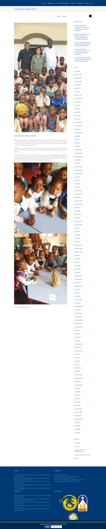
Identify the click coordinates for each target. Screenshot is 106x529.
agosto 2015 (78, 289)
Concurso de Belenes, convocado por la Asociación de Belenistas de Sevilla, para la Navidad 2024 (83, 59)
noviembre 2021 (78, 153)
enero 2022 (77, 146)
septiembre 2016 (78, 252)
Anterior (58, 16)
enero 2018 (77, 218)
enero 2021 (77, 163)
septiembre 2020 (78, 173)
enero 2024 (77, 91)
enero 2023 (77, 119)
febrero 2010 (78, 402)
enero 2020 (77, 187)
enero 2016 (77, 272)
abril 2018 (77, 207)
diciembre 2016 (78, 245)
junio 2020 (77, 180)
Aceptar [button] (47, 526)
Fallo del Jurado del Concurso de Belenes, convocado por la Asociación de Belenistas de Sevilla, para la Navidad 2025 (31, 479)
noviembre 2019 (78, 194)
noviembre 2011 (78, 344)
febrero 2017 (78, 238)
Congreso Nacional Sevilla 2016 (82, 455)
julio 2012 (77, 330)
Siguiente (64, 16)
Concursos (77, 446)
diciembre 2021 (78, 149)
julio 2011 (77, 354)
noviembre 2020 (78, 170)
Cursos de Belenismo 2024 (60, 475)
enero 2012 (77, 340)
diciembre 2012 (78, 320)
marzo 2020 (77, 184)
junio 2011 (77, 357)
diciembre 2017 (78, 221)
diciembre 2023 (78, 95)
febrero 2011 (78, 368)
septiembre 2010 (78, 385)
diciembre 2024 (78, 81)
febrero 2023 (78, 115)
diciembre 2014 (78, 299)
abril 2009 (77, 426)
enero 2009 (77, 432)
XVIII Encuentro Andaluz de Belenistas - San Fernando (66, 476)
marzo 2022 (77, 143)
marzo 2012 (77, 334)
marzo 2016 (77, 265)
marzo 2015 (77, 296)
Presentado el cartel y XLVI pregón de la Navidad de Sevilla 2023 (69, 480)
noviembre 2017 (78, 224)
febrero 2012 (78, 337)
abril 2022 (77, 139)
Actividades (23, 307)
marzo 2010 (77, 398)
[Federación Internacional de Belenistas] (68, 495)
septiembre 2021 (78, 156)
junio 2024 (77, 88)
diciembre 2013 (78, 313)
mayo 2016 (77, 259)
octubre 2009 (78, 415)
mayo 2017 (77, 231)
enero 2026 (77, 71)
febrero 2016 (78, 269)
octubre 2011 (78, 347)
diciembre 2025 (78, 74)
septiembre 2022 (78, 132)
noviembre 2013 (78, 316)
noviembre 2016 (78, 248)
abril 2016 (77, 262)
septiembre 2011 (78, 351)
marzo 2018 (77, 211)
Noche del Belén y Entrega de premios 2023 (64, 478)
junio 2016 (77, 255)
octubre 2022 (78, 129)
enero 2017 (77, 241)
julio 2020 (77, 177)
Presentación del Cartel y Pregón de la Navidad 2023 (66, 481)
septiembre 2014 (78, 306)
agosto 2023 (78, 105)
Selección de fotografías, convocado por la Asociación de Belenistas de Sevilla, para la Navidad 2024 (32, 485)
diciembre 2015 (78, 276)
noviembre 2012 (78, 323)
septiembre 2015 (78, 286)
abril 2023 (77, 108)
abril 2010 (77, 395)
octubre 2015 (78, 282)
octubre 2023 (78, 102)
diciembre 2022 (78, 122)
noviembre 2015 (78, 279)
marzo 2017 (77, 235)
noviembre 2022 (78, 126)
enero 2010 (77, 405)
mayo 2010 (77, 392)
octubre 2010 (78, 381)
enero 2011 (77, 371)
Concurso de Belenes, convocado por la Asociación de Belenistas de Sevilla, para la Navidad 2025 (83, 44)
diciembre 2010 (78, 374)
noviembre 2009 (78, 412)
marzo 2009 (77, 429)
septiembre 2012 (78, 327)
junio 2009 (77, 422)
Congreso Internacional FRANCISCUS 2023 (80, 450)
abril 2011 (77, 364)
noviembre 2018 (78, 204)
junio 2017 (77, 228)
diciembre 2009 (78, 409)
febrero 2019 (78, 197)
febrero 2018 (78, 214)
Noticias (28, 307)
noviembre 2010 (78, 378)
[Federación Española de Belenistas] (82, 495)
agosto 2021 (78, 160)
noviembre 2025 (78, 78)
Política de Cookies (56, 526)
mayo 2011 (77, 361)
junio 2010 (77, 388)
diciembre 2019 (78, 190)
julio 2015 (77, 293)
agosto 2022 (78, 136)
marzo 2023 (77, 112)
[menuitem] (45, 3)
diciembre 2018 (78, 201)
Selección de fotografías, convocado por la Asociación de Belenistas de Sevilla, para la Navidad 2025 (32, 475)
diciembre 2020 (78, 166)
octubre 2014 (78, 303)
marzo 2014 (77, 310)
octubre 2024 (78, 85)
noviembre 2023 (78, 98)
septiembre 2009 (78, 419)
